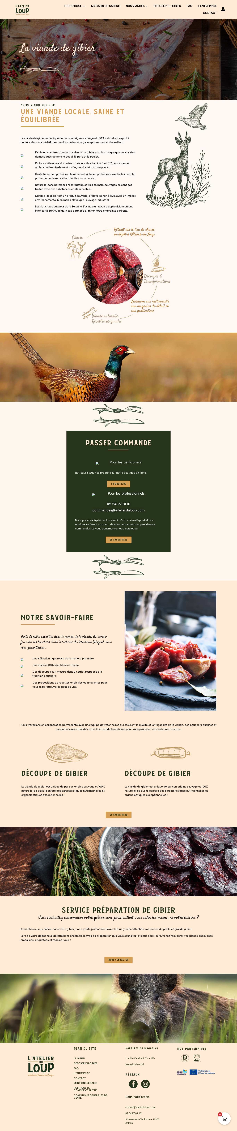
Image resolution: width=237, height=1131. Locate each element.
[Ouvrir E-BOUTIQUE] (84, 6)
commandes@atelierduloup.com (118, 510)
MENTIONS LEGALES (85, 1083)
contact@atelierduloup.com (140, 1107)
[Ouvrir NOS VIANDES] (146, 6)
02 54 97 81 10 (118, 504)
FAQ (76, 1068)
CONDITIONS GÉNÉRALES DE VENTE (90, 1096)
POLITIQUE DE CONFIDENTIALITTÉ (85, 1089)
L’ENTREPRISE (82, 1073)
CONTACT (80, 1078)
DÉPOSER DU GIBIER (85, 1063)
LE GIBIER (79, 1058)
